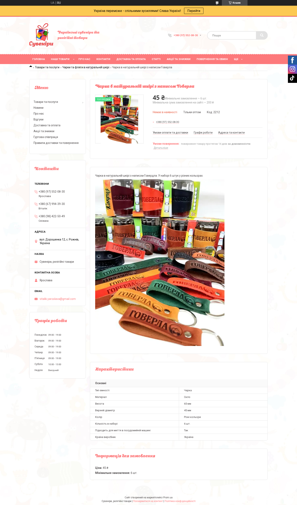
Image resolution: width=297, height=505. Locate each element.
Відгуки (38, 119)
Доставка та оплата (131, 59)
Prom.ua (168, 497)
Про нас (84, 59)
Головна (38, 59)
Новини (38, 107)
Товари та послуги (47, 67)
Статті (156, 59)
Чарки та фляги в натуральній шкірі (85, 67)
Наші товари (60, 59)
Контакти (103, 59)
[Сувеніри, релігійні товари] (41, 35)
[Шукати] (262, 35)
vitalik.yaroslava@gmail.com (58, 298)
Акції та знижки (179, 59)
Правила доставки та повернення (56, 142)
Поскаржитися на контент (148, 501)
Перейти (193, 11)
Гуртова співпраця (46, 137)
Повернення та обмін (212, 59)
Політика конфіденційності (180, 501)
